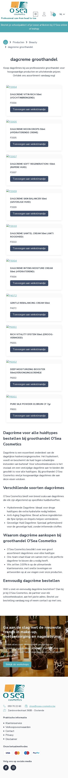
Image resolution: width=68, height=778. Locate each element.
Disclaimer (11, 739)
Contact (10, 731)
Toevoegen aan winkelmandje (29, 109)
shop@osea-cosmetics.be (42, 706)
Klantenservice (14, 723)
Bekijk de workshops (17, 664)
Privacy (9, 735)
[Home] (5, 42)
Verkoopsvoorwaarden (18, 727)
